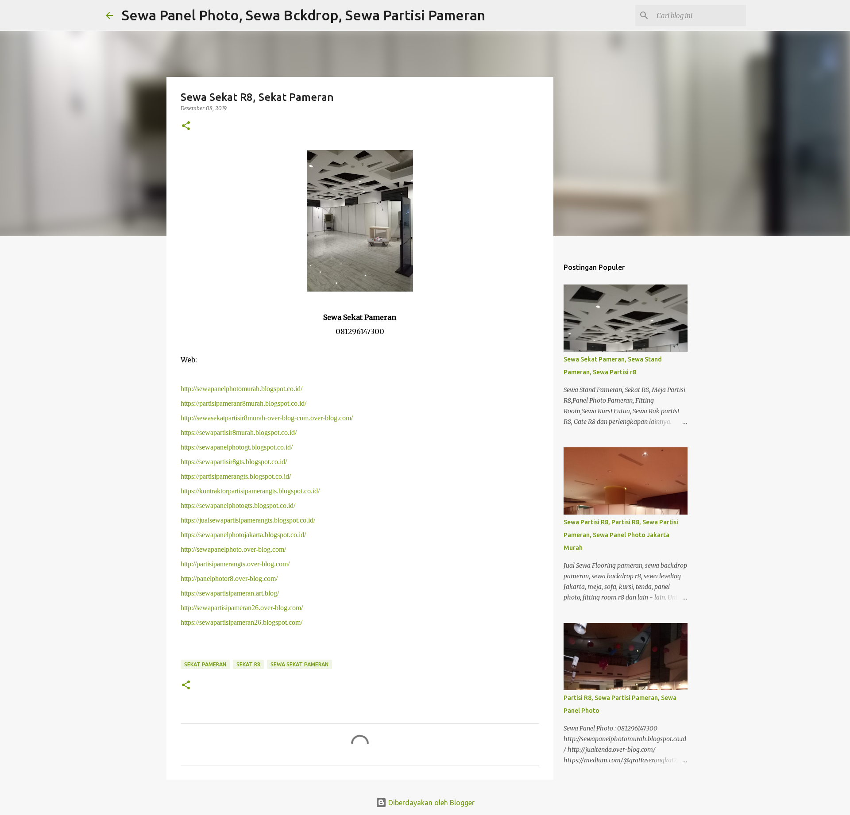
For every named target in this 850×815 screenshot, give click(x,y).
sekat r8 (248, 664)
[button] (186, 126)
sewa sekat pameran (299, 664)
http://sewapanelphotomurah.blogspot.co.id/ (241, 388)
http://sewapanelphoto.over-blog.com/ (233, 549)
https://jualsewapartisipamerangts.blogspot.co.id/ (248, 520)
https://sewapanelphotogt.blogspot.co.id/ (237, 447)
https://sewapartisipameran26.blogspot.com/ (241, 622)
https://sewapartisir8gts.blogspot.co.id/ (234, 461)
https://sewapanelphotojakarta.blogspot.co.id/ (243, 534)
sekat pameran (205, 664)
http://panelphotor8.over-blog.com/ (229, 578)
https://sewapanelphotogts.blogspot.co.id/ (238, 505)
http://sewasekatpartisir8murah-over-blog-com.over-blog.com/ (267, 418)
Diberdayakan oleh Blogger (430, 803)
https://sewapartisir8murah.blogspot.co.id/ (239, 432)
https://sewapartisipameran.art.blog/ (230, 593)
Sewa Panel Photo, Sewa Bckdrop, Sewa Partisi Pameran (303, 15)
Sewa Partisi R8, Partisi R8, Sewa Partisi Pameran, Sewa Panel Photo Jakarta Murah (621, 535)
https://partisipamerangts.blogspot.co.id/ (236, 476)
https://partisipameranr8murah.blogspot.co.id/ (243, 403)
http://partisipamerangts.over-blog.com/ (235, 564)
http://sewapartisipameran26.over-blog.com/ (242, 607)
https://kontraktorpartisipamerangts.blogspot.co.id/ (250, 491)
